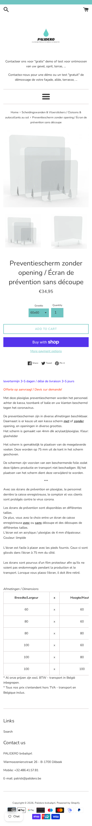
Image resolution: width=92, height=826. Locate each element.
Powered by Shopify (68, 803)
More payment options (46, 351)
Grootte (39, 305)
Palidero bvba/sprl (45, 803)
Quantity (57, 305)
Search (8, 731)
